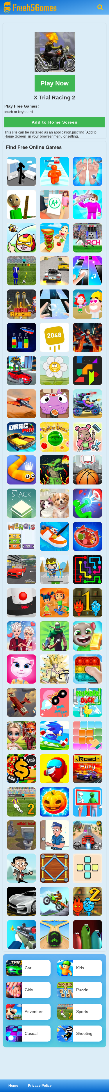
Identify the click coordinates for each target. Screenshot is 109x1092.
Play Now (54, 83)
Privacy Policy (40, 1086)
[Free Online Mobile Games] (29, 2)
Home (13, 1086)
